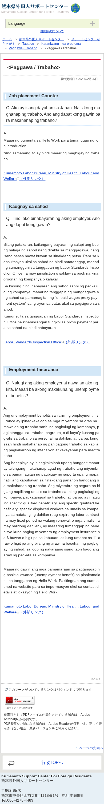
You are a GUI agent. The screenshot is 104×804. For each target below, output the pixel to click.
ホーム (7, 39)
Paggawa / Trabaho (23, 48)
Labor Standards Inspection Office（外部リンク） (46, 342)
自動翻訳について (52, 31)
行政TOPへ (52, 762)
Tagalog (28, 44)
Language (16, 23)
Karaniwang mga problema (61, 44)
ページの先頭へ (91, 748)
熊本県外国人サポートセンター (41, 39)
